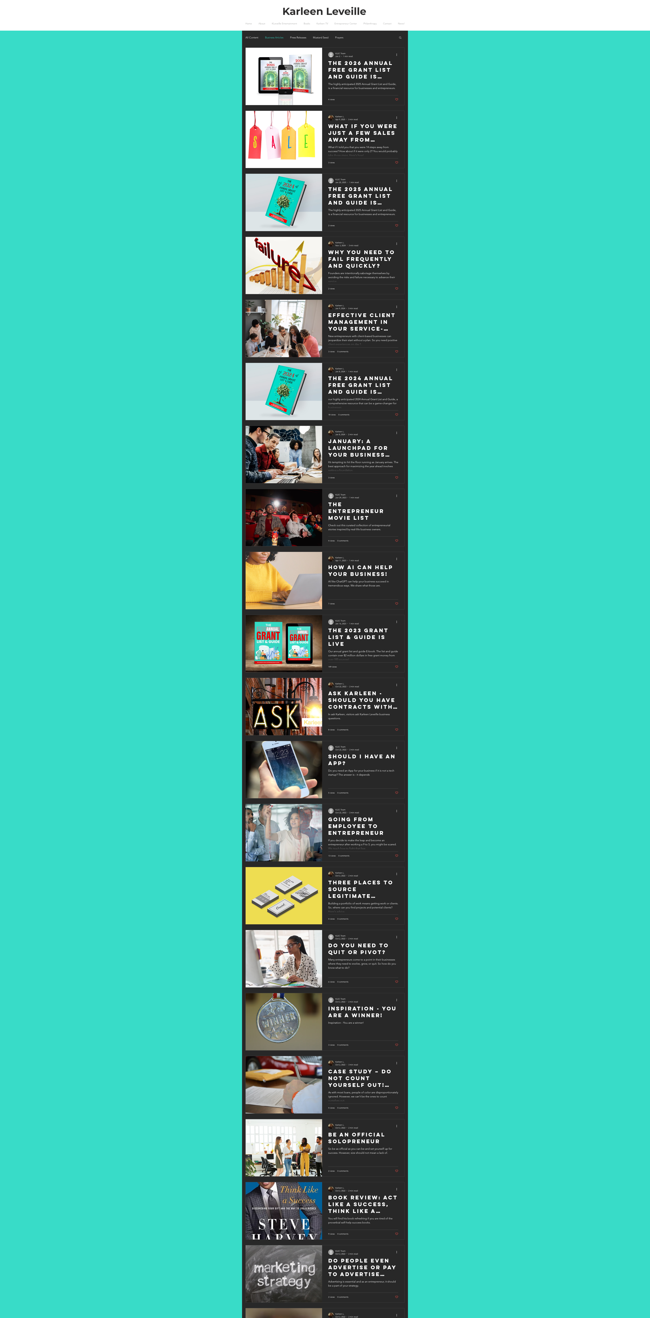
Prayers (339, 37)
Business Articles (274, 37)
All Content (251, 37)
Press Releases (298, 37)
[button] (400, 38)
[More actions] (398, 55)
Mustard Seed (320, 37)
